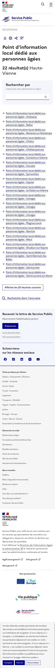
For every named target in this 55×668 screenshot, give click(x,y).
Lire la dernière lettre (11, 332)
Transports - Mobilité (11, 400)
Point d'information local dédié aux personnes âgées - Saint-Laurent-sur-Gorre (29, 273)
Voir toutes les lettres (11, 336)
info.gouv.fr (32, 559)
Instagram (30, 359)
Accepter (8, 662)
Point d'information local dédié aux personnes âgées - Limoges (25, 196)
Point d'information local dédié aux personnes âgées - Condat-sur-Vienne (26, 155)
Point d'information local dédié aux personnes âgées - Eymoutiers (25, 172)
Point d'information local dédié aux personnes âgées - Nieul (25, 237)
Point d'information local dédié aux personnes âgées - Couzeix (25, 164)
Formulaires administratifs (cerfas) (16, 440)
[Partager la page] (16, 38)
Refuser (19, 662)
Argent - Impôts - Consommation (16, 405)
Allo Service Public (10, 458)
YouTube (38, 359)
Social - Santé (8, 386)
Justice (5, 409)
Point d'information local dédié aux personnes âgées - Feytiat (25, 180)
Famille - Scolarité (9, 381)
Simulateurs (7, 444)
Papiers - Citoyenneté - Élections (16, 376)
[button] (21, 38)
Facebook (5, 359)
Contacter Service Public (12, 503)
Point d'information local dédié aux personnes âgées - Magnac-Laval (25, 221)
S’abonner (10, 326)
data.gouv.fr (8, 565)
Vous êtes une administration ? (15, 493)
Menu (50, 6)
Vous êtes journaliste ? (11, 498)
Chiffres (5, 475)
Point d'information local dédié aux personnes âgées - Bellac (25, 123)
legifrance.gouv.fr (11, 559)
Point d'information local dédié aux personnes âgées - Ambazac (25, 114)
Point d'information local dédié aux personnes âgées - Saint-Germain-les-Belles (26, 256)
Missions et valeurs (10, 484)
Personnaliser (33, 662)
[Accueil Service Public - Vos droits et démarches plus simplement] (21, 22)
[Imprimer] (10, 38)
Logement (6, 395)
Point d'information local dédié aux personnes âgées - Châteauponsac (25, 147)
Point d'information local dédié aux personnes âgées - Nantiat (25, 229)
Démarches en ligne (10, 435)
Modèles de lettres (10, 449)
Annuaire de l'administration (14, 463)
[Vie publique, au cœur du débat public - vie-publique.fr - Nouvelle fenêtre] (27, 598)
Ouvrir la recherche (43, 4)
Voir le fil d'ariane (9, 29)
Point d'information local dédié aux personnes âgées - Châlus (25, 139)
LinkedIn (22, 359)
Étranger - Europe (9, 414)
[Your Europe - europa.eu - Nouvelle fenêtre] (27, 581)
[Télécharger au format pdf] (5, 38)
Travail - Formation (10, 391)
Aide (4, 489)
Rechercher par (23, 86)
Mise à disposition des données (15, 479)
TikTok (13, 359)
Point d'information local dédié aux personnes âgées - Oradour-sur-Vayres (27, 245)
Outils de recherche (10, 454)
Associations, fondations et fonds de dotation (21, 423)
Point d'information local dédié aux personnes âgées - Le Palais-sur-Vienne (27, 188)
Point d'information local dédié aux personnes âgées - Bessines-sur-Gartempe (29, 131)
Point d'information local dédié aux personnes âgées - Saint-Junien (25, 265)
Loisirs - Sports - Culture (12, 419)
